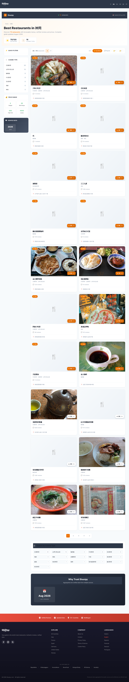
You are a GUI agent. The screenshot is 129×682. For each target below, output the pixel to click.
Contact (80, 637)
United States (55, 649)
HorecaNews (55, 667)
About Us (80, 634)
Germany (53, 646)
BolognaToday (76, 667)
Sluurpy (53, 653)
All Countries (54, 634)
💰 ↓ (120, 50)
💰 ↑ (114, 50)
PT (126, 4)
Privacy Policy (82, 640)
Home (6, 23)
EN (114, 4)
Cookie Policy (81, 646)
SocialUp (96, 667)
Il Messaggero (44, 667)
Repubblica (34, 667)
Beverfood (66, 667)
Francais (106, 643)
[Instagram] (8, 642)
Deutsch (106, 646)
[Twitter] (12, 642)
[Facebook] (3, 642)
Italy (52, 637)
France (53, 640)
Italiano (106, 634)
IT (110, 4)
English (106, 637)
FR (120, 4)
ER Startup (87, 667)
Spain (52, 643)
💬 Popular (107, 50)
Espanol (106, 640)
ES (117, 4)
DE (123, 4)
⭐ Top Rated (97, 50)
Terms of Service (82, 643)
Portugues (107, 649)
